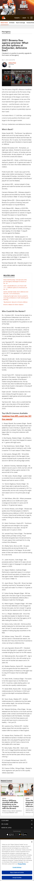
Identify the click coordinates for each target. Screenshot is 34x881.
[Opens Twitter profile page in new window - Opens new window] (9, 67)
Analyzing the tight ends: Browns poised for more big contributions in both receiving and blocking (15, 297)
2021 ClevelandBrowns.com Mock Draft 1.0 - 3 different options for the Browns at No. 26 (15, 287)
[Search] (28, 18)
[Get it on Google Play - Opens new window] (22, 835)
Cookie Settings (17, 867)
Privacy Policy (22, 864)
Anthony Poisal (12, 62)
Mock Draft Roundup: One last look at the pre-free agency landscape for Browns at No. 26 (15, 281)
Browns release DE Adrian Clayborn (13, 304)
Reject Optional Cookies (17, 872)
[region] (17, 860)
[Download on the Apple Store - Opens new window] (10, 834)
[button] (17, 78)
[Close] (32, 842)
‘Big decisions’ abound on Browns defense (15, 302)
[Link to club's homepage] (3, 17)
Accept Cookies (17, 877)
